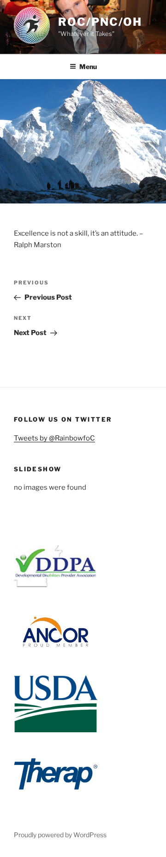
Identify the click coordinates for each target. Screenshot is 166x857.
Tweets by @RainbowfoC (54, 438)
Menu (88, 66)
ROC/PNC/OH (100, 22)
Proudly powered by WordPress (60, 835)
